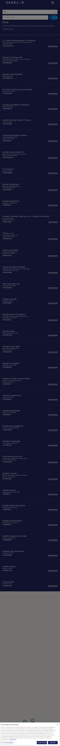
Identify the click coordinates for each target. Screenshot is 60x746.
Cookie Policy (12, 739)
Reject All (52, 742)
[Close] (57, 724)
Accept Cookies (42, 742)
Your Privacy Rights (7, 742)
